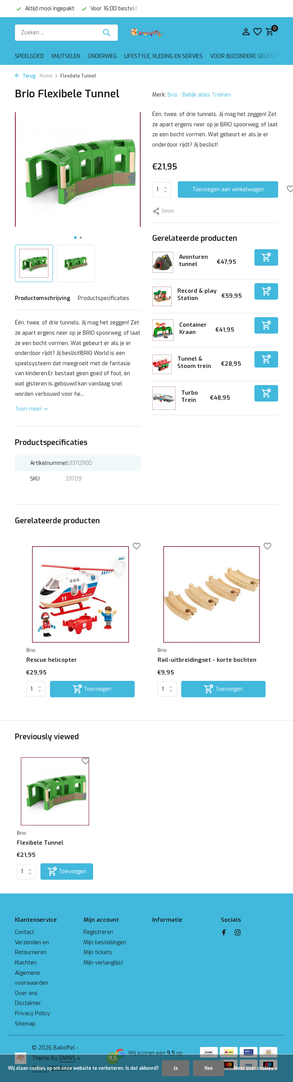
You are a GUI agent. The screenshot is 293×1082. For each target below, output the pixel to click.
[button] (75, 237)
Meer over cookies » (255, 1068)
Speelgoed (29, 56)
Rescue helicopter (51, 660)
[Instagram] (238, 933)
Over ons (26, 993)
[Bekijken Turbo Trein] (163, 398)
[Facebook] (224, 933)
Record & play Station (196, 294)
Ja (175, 1068)
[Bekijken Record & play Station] (162, 296)
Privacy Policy (32, 1013)
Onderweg (102, 56)
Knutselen (66, 56)
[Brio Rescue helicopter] (80, 594)
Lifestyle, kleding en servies (163, 56)
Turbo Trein (189, 396)
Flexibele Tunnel (40, 843)
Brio (172, 94)
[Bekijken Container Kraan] (163, 330)
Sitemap (25, 1023)
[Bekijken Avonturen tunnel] (162, 262)
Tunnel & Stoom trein (194, 362)
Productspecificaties (103, 298)
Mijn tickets (98, 952)
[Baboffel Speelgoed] (146, 32)
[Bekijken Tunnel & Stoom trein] (162, 364)
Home (46, 76)
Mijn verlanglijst (103, 962)
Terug (28, 76)
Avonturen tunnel (193, 260)
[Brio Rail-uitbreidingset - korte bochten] (212, 594)
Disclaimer (28, 1003)
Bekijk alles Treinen (206, 94)
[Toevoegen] (266, 257)
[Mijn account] (246, 32)
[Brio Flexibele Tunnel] (55, 791)
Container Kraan (193, 328)
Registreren (98, 932)
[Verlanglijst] (257, 32)
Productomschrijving (42, 298)
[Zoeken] (106, 32)
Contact (24, 932)
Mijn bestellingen (105, 942)
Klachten (26, 962)
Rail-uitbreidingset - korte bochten (207, 660)
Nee (208, 1068)
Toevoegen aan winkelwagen (228, 189)
